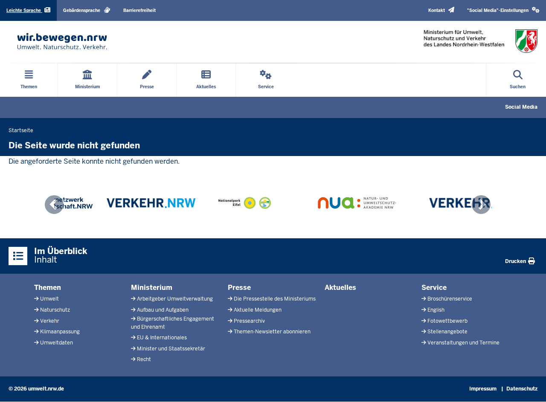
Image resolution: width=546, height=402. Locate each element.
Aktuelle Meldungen (258, 310)
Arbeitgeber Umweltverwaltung (175, 298)
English (435, 310)
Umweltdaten (56, 342)
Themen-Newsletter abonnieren (272, 331)
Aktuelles (340, 287)
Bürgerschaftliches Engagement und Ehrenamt (172, 322)
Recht (144, 359)
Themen (47, 287)
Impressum (483, 388)
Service (434, 287)
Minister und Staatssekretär (171, 348)
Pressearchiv (249, 321)
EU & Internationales (162, 337)
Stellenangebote (447, 331)
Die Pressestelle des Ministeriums (275, 298)
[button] (503, 10)
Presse (239, 287)
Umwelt (49, 298)
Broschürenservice (449, 298)
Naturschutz (55, 310)
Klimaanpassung (60, 331)
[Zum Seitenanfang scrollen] (528, 386)
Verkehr (49, 321)
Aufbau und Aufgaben (163, 310)
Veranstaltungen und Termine (463, 342)
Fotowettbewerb (447, 321)
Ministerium (151, 287)
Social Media (521, 107)
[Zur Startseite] (62, 41)
